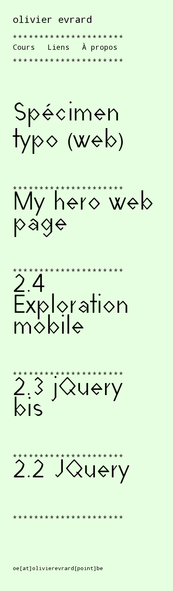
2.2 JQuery (71, 471)
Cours (24, 47)
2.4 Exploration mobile (71, 306)
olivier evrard (52, 19)
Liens (58, 47)
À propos (99, 47)
